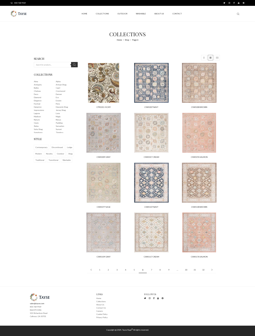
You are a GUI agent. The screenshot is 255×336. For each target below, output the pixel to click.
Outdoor (60, 154)
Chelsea (37, 91)
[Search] (74, 64)
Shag (70, 154)
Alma (36, 81)
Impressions (39, 110)
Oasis (36, 123)
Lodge (69, 147)
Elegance (37, 100)
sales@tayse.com (37, 303)
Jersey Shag (61, 110)
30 (186, 269)
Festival (37, 104)
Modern (38, 154)
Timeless (59, 132)
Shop (127, 40)
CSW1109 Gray (103, 257)
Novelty (49, 154)
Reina (36, 126)
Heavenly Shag (62, 107)
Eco (57, 97)
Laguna (37, 113)
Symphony (38, 132)
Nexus (58, 120)
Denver (59, 94)
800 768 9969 (20, 3)
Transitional (53, 160)
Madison (37, 116)
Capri (58, 88)
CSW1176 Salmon (199, 257)
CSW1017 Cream (151, 157)
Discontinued (57, 147)
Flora (58, 104)
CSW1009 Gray (103, 157)
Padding (59, 123)
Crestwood (60, 91)
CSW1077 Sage (103, 207)
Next (212, 269)
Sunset (59, 129)
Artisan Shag (61, 85)
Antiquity (38, 85)
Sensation (60, 126)
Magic (58, 116)
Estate (58, 100)
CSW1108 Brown (199, 207)
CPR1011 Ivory (103, 107)
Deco (36, 94)
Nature (37, 120)
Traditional (39, 160)
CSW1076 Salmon (199, 157)
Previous (91, 269)
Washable (67, 160)
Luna (58, 113)
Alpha (58, 81)
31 (195, 269)
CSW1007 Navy (151, 107)
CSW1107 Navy (151, 207)
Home (119, 40)
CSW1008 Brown (199, 107)
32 (203, 269)
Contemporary (41, 147)
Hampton (38, 107)
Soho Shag (38, 129)
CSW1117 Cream (151, 257)
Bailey (36, 88)
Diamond (37, 97)
